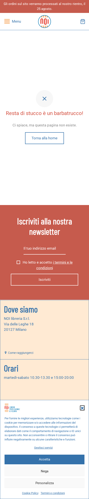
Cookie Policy (30, 493)
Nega (44, 471)
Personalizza (44, 483)
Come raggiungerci (20, 352)
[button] (82, 408)
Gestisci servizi (43, 447)
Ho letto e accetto (47, 265)
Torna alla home (44, 138)
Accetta (44, 459)
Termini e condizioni (53, 493)
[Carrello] (82, 21)
